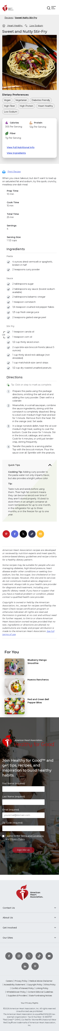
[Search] (48, 8)
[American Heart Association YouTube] (49, 956)
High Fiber (9, 106)
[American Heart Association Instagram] (19, 956)
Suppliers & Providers (17, 995)
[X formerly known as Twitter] (29, 956)
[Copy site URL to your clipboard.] (32, 534)
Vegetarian (21, 100)
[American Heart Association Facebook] (9, 956)
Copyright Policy (34, 984)
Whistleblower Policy (16, 992)
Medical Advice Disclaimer (40, 981)
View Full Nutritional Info (20, 147)
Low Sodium (36, 25)
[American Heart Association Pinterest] (35, 966)
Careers (9, 981)
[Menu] (53, 8)
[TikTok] (39, 956)
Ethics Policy (50, 984)
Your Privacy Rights (29, 1003)
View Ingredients (16, 153)
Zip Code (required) (12, 822)
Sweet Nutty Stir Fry (26, 17)
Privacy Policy (17, 839)
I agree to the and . (24, 837)
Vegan (7, 100)
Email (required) (10, 809)
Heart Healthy (15, 25)
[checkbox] (8, 262)
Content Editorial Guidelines (40, 992)
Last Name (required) (13, 796)
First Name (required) (13, 783)
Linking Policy (42, 988)
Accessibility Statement (14, 984)
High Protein (26, 106)
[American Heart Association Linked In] (25, 966)
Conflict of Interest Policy (22, 988)
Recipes (9, 17)
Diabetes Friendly (41, 100)
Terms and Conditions (32, 836)
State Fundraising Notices (40, 995)
